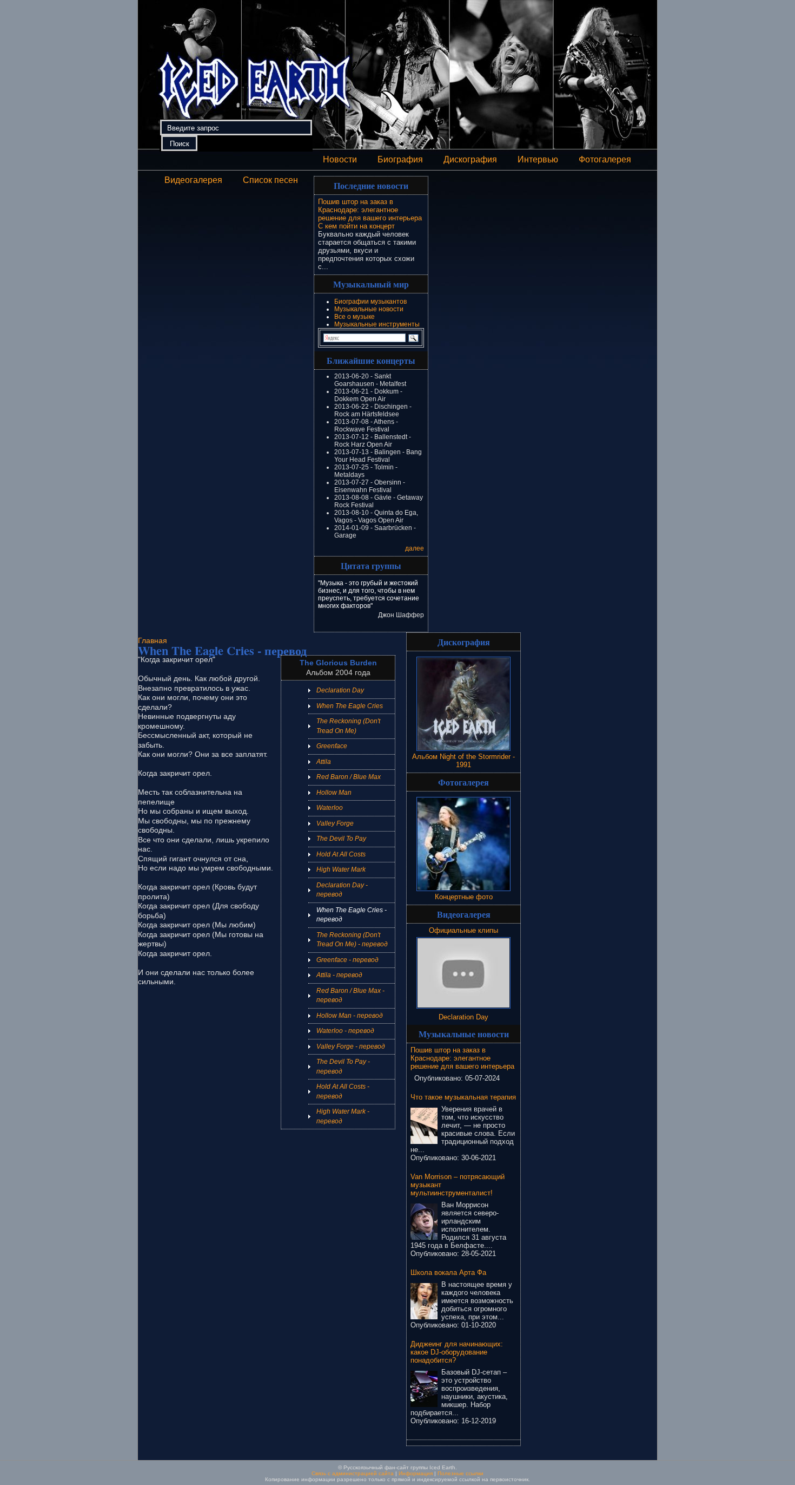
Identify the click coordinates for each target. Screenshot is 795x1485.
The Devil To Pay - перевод (343, 1066)
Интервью (538, 159)
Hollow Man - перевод (349, 1015)
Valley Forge (335, 823)
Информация (416, 1473)
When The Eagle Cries (349, 706)
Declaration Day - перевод (342, 890)
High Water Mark (341, 869)
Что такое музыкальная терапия (463, 1097)
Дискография (470, 159)
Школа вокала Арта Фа (448, 1272)
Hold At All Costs (341, 854)
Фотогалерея (605, 159)
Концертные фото (464, 897)
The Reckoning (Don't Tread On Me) (348, 726)
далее (414, 548)
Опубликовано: (439, 1078)
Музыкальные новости (368, 309)
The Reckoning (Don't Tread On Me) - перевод (352, 939)
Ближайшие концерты (371, 360)
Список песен (270, 180)
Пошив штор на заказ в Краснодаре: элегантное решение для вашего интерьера (370, 210)
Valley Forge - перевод (350, 1046)
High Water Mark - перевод (342, 1116)
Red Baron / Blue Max (348, 777)
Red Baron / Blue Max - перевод (350, 995)
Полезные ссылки (460, 1473)
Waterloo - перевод (345, 1031)
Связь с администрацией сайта (353, 1473)
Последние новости (371, 185)
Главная (152, 640)
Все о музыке (354, 316)
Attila (323, 762)
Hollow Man (334, 792)
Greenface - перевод (347, 960)
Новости (340, 159)
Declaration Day (340, 690)
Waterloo (329, 808)
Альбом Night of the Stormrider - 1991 (463, 761)
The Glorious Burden (338, 662)
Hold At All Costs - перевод (342, 1091)
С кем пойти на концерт (356, 226)
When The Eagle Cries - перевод (351, 915)
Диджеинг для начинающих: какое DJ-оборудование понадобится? (456, 1352)
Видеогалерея (193, 180)
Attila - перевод (339, 975)
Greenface (331, 746)
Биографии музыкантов (370, 301)
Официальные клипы (463, 930)
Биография (400, 159)
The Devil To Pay (341, 838)
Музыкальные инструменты (377, 324)
